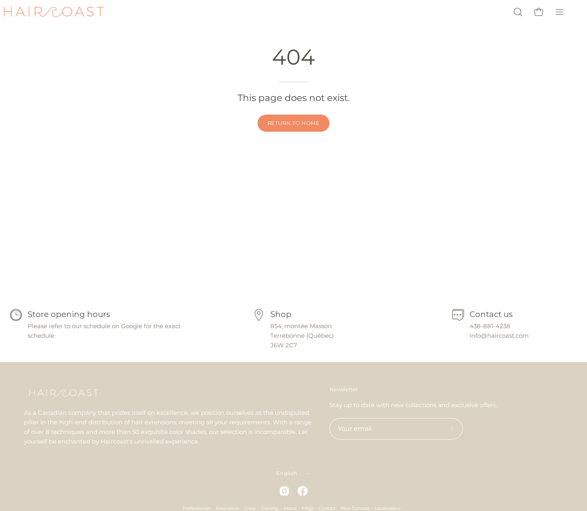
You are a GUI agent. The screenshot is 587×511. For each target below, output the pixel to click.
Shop (250, 508)
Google (132, 326)
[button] (518, 12)
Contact (327, 508)
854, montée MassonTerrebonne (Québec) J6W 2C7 (302, 335)
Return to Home (294, 123)
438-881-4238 (490, 326)
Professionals (196, 508)
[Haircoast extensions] (54, 12)
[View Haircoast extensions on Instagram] (284, 491)
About (290, 508)
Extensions (227, 508)
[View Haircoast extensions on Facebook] (303, 491)
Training (269, 508)
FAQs (307, 508)
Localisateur (388, 508)
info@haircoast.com (499, 335)
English (286, 473)
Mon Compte (355, 508)
